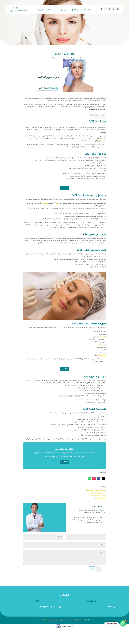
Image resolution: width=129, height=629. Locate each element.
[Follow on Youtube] (109, 9)
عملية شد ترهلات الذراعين (98, 495)
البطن (57, 203)
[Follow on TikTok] (113, 9)
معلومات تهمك (50, 10)
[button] (123, 623)
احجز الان (64, 187)
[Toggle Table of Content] (101, 115)
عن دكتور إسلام (74, 10)
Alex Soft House (43, 620)
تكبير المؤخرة (102, 355)
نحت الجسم (102, 345)
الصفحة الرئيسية (86, 10)
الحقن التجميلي (58, 58)
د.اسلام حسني (77, 58)
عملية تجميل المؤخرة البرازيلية (98, 493)
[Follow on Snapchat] (117, 9)
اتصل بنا (40, 10)
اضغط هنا (64, 462)
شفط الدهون (102, 141)
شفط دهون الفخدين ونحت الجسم (96, 490)
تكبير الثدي (102, 337)
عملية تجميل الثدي (100, 498)
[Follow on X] (103, 478)
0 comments (49, 58)
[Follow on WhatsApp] (89, 478)
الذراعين (45, 203)
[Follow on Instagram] (105, 9)
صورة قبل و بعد (62, 10)
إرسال (92, 569)
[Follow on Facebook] (101, 9)
